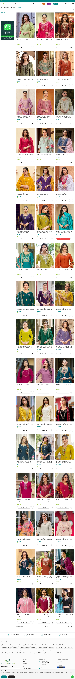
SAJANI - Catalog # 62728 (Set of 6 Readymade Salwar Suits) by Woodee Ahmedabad (25, 385)
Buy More (49, 3)
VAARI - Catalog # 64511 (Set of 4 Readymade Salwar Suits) (44, 194)
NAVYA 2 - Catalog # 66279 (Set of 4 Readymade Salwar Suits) (24, 117)
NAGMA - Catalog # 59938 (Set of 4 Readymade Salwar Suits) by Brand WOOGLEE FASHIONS (44, 462)
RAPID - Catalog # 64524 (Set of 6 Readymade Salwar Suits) (24, 194)
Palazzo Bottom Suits (68, 647)
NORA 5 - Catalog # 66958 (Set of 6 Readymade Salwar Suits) (44, 40)
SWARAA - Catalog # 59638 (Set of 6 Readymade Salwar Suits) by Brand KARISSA (25, 500)
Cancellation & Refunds (27, 665)
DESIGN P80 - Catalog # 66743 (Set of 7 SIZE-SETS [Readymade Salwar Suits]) (25, 78)
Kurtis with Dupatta (57, 652)
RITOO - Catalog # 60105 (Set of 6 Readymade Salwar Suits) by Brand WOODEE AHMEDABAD (24, 462)
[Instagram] (61, 662)
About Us (24, 661)
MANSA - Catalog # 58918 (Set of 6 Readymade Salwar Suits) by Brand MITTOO (63, 539)
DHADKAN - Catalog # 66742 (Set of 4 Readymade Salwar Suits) (45, 78)
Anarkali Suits (4, 652)
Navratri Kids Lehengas (6, 647)
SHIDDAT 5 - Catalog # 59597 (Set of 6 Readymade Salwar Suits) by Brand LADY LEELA (45, 500)
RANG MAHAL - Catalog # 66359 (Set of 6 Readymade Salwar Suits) (64, 78)
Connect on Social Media (62, 659)
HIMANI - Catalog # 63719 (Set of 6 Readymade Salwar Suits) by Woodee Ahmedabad (25, 309)
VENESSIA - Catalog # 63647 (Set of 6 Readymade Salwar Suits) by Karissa (44, 309)
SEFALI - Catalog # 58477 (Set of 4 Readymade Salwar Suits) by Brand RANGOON (24, 615)
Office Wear (61, 644)
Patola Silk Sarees (16, 650)
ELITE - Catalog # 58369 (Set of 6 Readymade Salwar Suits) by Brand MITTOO (44, 615)
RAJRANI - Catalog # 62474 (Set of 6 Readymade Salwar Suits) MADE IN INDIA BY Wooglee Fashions (44, 385)
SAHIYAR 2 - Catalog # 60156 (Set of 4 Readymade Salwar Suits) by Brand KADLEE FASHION (64, 424)
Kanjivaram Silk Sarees (25, 647)
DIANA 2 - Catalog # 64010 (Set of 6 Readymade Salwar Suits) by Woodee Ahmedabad (25, 270)
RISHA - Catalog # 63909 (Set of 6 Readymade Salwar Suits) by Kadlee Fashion (44, 270)
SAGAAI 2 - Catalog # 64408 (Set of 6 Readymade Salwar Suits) (64, 194)
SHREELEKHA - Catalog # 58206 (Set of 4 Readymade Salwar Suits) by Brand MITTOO (64, 615)
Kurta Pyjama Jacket (36, 644)
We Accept (59, 665)
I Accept (4, 676)
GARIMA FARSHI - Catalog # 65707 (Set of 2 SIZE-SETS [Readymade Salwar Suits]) (64, 117)
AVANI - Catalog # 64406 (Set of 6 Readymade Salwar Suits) (24, 232)
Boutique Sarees (59, 647)
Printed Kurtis (27, 644)
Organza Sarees (5, 644)
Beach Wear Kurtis (48, 652)
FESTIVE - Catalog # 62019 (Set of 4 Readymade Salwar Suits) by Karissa (64, 385)
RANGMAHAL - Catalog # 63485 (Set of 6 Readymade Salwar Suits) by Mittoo (64, 347)
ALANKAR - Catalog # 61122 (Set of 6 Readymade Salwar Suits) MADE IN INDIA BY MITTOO (44, 424)
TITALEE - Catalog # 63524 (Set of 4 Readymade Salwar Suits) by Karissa (44, 347)
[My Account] (70, 3)
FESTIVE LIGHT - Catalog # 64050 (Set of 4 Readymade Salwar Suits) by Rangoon (64, 232)
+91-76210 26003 (45, 662)
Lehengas (29, 3)
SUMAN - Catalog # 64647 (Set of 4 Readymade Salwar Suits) (44, 155)
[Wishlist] (68, 3)
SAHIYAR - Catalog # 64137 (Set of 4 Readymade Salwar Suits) (44, 232)
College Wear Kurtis (53, 644)
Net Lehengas (20, 644)
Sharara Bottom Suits (25, 650)
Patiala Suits (51, 647)
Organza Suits (12, 644)
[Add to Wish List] (32, 47)
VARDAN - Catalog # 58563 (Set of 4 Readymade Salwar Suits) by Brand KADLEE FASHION (64, 577)
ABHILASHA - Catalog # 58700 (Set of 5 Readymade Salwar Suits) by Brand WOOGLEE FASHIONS (45, 577)
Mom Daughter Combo (43, 647)
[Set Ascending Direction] (73, 10)
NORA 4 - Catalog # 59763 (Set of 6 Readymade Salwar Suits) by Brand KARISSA (63, 462)
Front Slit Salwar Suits (21, 652)
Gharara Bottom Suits (6, 650)
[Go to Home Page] (1, 7)
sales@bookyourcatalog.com (47, 665)
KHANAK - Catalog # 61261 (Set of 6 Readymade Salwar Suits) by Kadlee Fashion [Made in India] (24, 424)
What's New (56, 3)
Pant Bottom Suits (54, 650)
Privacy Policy (25, 666)
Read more (11, 676)
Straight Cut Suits (39, 652)
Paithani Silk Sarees (35, 650)
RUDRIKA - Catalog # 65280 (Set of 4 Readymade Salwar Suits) (25, 155)
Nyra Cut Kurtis (33, 647)
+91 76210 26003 (71, 0)
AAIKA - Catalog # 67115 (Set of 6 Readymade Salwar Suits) (24, 40)
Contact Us (24, 663)
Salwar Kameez (22, 3)
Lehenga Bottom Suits (45, 650)
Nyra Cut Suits (15, 647)
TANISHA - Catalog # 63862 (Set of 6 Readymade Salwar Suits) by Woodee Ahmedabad (64, 270)
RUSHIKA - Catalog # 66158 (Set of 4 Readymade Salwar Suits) (44, 117)
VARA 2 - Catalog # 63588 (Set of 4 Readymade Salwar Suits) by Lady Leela (63, 309)
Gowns (39, 3)
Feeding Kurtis (44, 644)
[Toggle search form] (66, 4)
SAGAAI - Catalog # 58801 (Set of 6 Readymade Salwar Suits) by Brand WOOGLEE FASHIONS (24, 577)
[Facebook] (58, 662)
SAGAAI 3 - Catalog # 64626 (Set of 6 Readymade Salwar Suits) (64, 155)
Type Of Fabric (13, 7)
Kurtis (34, 3)
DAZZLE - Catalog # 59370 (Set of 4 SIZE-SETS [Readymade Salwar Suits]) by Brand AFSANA (25, 539)
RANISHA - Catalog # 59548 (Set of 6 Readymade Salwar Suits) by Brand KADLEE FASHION (64, 500)
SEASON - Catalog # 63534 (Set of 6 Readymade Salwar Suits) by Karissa (24, 347)
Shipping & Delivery (26, 668)
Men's (44, 3)
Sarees (16, 3)
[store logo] (4, 4)
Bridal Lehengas (12, 652)
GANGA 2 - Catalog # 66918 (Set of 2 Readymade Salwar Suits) (64, 40)
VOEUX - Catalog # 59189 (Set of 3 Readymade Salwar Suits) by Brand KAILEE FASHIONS (44, 539)
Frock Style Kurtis (31, 652)
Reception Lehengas (64, 650)
